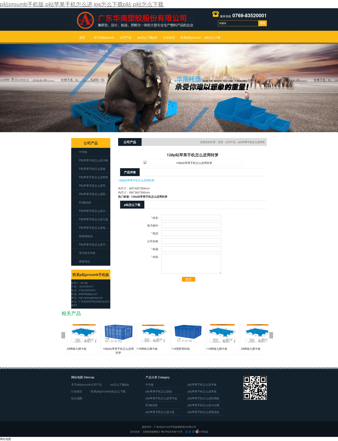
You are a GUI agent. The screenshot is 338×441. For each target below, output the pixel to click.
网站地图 (5, 439)
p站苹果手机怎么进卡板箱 (94, 244)
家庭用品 (84, 261)
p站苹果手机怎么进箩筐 (93, 177)
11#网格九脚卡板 (216, 349)
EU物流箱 (85, 202)
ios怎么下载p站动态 (147, 39)
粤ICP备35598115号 (172, 431)
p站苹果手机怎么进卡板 (93, 160)
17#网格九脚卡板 (147, 349)
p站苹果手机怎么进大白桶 (94, 211)
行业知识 (169, 37)
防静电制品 (86, 236)
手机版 (204, 431)
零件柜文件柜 (87, 253)
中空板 (83, 152)
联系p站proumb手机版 (191, 39)
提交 (188, 279)
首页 (82, 37)
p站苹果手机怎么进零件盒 (94, 185)
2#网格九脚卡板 (76, 349)
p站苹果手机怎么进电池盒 (94, 228)
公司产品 (125, 37)
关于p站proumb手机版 (104, 39)
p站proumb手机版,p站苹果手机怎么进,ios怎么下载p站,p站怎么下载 (82, 4)
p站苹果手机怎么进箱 (92, 169)
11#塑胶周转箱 (180, 349)
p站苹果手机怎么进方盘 (93, 219)
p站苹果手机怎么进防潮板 (94, 194)
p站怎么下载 (212, 37)
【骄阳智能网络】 (151, 431)
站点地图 (76, 398)
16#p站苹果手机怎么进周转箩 (118, 350)
